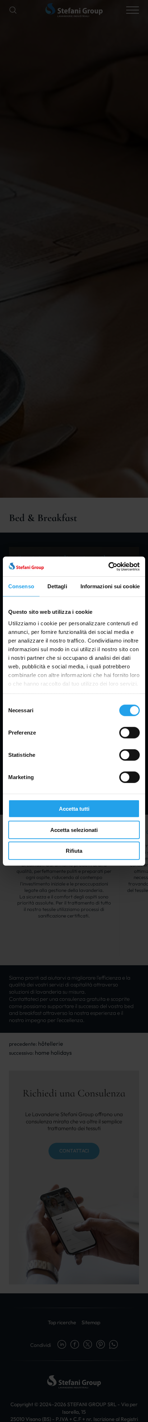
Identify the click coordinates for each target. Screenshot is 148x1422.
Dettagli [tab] (57, 586)
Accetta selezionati (74, 830)
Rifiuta (74, 851)
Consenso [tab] (21, 586)
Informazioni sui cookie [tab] (110, 586)
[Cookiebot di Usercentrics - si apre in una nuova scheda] (108, 566)
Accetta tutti (74, 809)
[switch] (129, 732)
